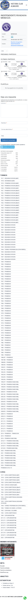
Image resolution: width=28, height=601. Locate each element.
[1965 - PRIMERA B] (14, 301)
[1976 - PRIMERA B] (14, 328)
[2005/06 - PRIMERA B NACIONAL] (14, 404)
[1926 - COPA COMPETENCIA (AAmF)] (14, 492)
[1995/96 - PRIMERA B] (14, 379)
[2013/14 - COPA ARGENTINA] (14, 523)
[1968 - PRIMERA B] (14, 308)
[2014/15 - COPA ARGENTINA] (14, 525)
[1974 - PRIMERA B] (14, 323)
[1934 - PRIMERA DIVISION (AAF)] (14, 222)
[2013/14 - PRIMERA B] (14, 431)
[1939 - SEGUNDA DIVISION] (14, 235)
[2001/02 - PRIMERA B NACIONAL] (14, 394)
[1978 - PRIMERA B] (14, 333)
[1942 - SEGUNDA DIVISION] (14, 242)
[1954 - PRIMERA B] (14, 274)
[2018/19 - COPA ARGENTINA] (14, 535)
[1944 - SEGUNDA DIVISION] (14, 247)
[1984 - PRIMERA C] (14, 350)
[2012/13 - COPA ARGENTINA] (14, 520)
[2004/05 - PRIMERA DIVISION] (14, 401)
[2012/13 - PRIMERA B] (14, 424)
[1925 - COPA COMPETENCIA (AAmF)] (14, 490)
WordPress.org (4, 572)
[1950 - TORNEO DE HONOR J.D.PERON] (14, 508)
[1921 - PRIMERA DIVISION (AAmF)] (14, 190)
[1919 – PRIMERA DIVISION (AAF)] (14, 183)
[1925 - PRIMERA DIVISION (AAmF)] (14, 200)
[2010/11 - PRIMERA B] (14, 419)
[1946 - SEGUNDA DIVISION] (14, 254)
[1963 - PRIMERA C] (14, 296)
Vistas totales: (7, 587)
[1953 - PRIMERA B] (14, 271)
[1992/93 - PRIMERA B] (14, 372)
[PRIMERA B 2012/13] (14, 468)
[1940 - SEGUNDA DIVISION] (14, 237)
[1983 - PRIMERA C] (14, 345)
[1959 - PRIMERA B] (14, 286)
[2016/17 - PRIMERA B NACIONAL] (14, 441)
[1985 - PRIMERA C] (14, 352)
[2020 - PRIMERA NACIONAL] (14, 451)
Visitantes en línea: (8, 583)
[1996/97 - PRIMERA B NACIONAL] (14, 382)
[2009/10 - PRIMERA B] (14, 414)
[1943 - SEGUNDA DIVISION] (14, 244)
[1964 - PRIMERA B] (14, 298)
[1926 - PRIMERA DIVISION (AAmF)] (14, 203)
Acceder (2, 566)
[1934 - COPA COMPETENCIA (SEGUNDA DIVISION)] (14, 498)
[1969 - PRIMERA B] (14, 311)
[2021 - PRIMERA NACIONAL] (14, 453)
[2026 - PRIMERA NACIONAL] (14, 465)
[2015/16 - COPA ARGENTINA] (14, 528)
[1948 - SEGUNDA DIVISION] (14, 259)
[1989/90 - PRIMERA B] (14, 365)
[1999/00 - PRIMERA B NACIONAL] (14, 389)
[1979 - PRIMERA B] (14, 335)
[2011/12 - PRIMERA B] (14, 421)
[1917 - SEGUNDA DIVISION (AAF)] (14, 178)
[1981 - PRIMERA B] (14, 340)
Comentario (3, 103)
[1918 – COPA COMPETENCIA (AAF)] (14, 477)
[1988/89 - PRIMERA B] (14, 362)
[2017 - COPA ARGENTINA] (14, 530)
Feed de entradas (4, 568)
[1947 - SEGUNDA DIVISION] (14, 257)
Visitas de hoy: (7, 585)
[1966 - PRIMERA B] (14, 303)
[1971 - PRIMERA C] (14, 316)
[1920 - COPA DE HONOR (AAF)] (14, 485)
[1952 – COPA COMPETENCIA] (14, 513)
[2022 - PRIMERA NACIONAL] (14, 455)
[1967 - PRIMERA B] (14, 306)
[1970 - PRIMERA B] (14, 313)
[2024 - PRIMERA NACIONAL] (14, 460)
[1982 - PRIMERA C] (14, 343)
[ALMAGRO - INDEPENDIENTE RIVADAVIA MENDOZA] (14, 66)
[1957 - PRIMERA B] (14, 281)
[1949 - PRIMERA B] (14, 262)
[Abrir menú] (26, 5)
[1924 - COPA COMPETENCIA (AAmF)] (14, 487)
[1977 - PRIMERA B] (14, 330)
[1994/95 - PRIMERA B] (14, 377)
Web (2, 136)
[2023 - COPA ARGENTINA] (14, 537)
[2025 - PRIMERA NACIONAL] (14, 463)
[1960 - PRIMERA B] (14, 289)
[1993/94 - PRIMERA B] (14, 374)
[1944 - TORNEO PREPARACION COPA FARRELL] (14, 249)
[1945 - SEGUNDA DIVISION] (14, 252)
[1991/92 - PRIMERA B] (14, 370)
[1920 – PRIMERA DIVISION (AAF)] (14, 188)
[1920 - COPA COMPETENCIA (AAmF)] (14, 482)
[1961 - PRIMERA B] (14, 291)
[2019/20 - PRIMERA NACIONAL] (14, 448)
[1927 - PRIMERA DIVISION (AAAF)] (14, 205)
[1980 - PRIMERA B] (14, 338)
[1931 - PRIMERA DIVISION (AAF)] (14, 215)
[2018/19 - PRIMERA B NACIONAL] (14, 446)
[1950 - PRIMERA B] (14, 264)
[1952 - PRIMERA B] (14, 269)
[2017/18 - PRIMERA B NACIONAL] (14, 443)
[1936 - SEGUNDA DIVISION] (14, 227)
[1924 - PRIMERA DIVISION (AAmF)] (14, 198)
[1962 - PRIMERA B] (14, 294)
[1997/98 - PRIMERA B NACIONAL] (14, 384)
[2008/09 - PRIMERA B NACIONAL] (14, 411)
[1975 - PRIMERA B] (14, 325)
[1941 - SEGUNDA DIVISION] (14, 240)
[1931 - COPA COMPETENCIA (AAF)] (14, 495)
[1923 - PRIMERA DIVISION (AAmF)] (14, 195)
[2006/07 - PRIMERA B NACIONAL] (14, 406)
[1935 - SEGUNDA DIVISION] (14, 225)
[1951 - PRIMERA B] (14, 267)
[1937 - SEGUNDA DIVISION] (14, 230)
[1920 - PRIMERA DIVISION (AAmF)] (14, 186)
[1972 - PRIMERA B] (14, 318)
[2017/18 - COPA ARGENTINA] (14, 532)
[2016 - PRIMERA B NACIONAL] (14, 438)
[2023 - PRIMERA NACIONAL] (14, 458)
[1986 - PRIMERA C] (14, 355)
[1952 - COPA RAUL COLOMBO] (14, 510)
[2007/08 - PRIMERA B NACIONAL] (14, 409)
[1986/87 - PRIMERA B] (14, 357)
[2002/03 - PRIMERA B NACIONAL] (14, 397)
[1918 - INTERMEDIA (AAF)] (14, 181)
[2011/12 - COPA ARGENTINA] (14, 518)
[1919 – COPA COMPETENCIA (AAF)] (14, 480)
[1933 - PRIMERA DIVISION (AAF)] (14, 220)
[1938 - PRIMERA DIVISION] (14, 232)
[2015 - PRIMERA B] (14, 436)
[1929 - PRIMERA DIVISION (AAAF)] (14, 210)
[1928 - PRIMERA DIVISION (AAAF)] (14, 208)
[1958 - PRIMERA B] (14, 284)
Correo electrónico (7, 129)
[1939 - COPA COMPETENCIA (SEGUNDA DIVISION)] (14, 502)
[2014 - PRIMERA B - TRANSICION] (14, 433)
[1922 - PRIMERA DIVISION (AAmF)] (14, 193)
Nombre (4, 123)
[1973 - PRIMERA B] (14, 320)
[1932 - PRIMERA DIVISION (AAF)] (14, 217)
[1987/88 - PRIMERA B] (14, 360)
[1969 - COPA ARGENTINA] (14, 515)
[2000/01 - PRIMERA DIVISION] (14, 392)
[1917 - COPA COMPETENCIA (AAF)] (14, 475)
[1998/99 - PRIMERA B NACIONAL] (14, 387)
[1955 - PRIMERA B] (14, 276)
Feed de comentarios (5, 570)
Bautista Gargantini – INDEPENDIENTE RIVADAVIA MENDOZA (17, 43)
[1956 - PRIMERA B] (14, 279)
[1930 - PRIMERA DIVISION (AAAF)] (14, 213)
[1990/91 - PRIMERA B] (14, 367)
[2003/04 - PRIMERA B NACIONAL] (14, 399)
